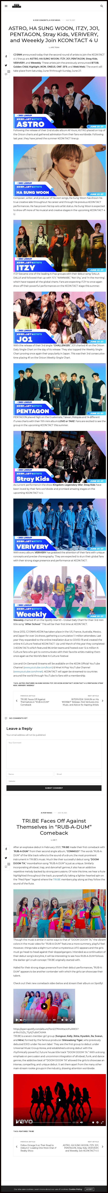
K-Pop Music (46, 813)
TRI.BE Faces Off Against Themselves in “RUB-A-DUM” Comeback (54, 827)
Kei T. (55, 840)
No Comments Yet (18, 718)
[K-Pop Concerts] (16, 6)
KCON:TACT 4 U (80, 683)
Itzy (51, 683)
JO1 (55, 683)
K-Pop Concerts (40, 20)
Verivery (22, 685)
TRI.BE (57, 879)
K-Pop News (54, 20)
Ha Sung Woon (42, 683)
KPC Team (55, 47)
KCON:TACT (68, 683)
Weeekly (30, 685)
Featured (30, 683)
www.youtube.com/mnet (28, 671)
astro (22, 683)
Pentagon (92, 683)
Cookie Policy (75, 1189)
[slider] (32, 1020)
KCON (60, 683)
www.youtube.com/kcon (38, 667)
